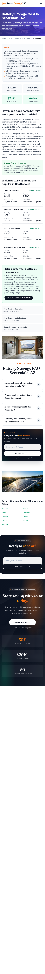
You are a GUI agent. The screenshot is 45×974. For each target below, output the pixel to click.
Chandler (26, 513)
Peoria (25, 520)
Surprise (5, 524)
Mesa (4, 513)
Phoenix (5, 509)
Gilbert (25, 517)
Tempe (4, 520)
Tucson (25, 509)
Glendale (5, 517)
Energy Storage (15, 38)
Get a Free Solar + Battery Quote (19, 298)
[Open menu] (41, 3)
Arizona (27, 38)
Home (4, 38)
